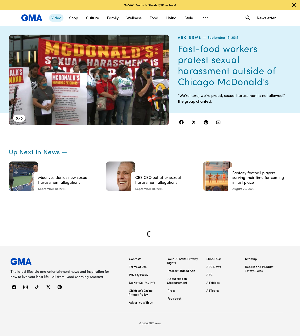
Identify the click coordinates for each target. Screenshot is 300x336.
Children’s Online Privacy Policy (140, 292)
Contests (135, 258)
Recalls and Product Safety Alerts (259, 268)
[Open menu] (205, 18)
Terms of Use (138, 266)
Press (171, 290)
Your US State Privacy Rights (182, 260)
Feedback (174, 298)
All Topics (212, 290)
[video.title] (89, 80)
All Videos (213, 282)
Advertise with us (141, 302)
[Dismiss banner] (293, 5)
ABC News (189, 37)
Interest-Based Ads (181, 270)
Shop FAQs (213, 258)
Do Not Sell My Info (142, 282)
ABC (209, 274)
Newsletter (266, 17)
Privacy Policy (138, 274)
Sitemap (251, 258)
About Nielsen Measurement (177, 280)
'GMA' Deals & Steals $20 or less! (150, 4)
